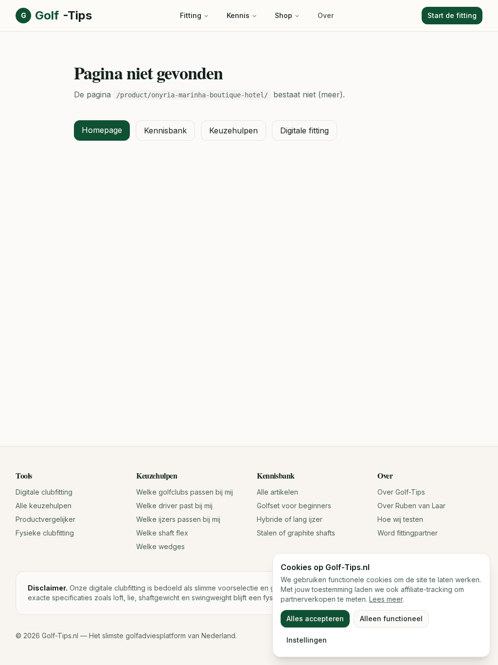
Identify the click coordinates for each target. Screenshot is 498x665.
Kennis (238, 15)
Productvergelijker (45, 519)
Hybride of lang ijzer (289, 519)
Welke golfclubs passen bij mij (184, 492)
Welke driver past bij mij (174, 505)
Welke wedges (160, 546)
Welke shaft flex (162, 533)
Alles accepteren (315, 618)
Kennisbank (165, 130)
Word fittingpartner (407, 533)
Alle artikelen (277, 492)
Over (326, 15)
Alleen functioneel (391, 618)
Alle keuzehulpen (43, 505)
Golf (56, 15)
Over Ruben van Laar (411, 505)
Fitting (190, 15)
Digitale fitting (304, 130)
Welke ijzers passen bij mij (178, 519)
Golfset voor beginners (294, 505)
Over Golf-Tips (401, 492)
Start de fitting (452, 15)
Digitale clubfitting (44, 492)
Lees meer (386, 599)
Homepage (102, 130)
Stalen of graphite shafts (296, 533)
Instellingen (306, 640)
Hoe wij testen (400, 519)
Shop (283, 15)
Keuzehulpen (233, 130)
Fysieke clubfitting (45, 533)
